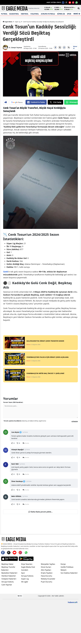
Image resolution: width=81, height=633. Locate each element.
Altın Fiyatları (46, 570)
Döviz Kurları (46, 567)
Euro (57, 7)
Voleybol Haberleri (8, 579)
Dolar (48, 7)
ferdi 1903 (15, 464)
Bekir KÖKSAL (16, 496)
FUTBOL (4, 14)
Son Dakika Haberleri (69, 573)
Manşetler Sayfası (48, 564)
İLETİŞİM (53, 2)
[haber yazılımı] (72, 602)
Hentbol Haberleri (8, 576)
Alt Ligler (24, 582)
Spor (23, 573)
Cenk (5, 271)
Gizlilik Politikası (67, 567)
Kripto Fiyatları (47, 573)
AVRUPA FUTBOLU (48, 14)
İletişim (63, 570)
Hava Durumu (46, 576)
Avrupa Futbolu (7, 582)
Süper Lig (17, 22)
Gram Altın (70, 7)
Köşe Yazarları (26, 564)
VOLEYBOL (34, 14)
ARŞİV (48, 2)
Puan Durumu (46, 582)
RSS (20, 596)
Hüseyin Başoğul (17, 450)
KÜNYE (59, 2)
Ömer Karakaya (17, 481)
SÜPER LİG (61, 14)
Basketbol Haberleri (9, 573)
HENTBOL (24, 14)
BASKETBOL (14, 14)
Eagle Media (8, 22)
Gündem (24, 570)
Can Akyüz (15, 432)
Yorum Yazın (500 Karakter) (13, 402)
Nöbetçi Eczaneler (48, 579)
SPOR (69, 14)
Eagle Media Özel (28, 567)
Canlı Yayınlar (6, 585)
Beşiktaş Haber (7, 564)
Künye (63, 564)
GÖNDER (75, 422)
